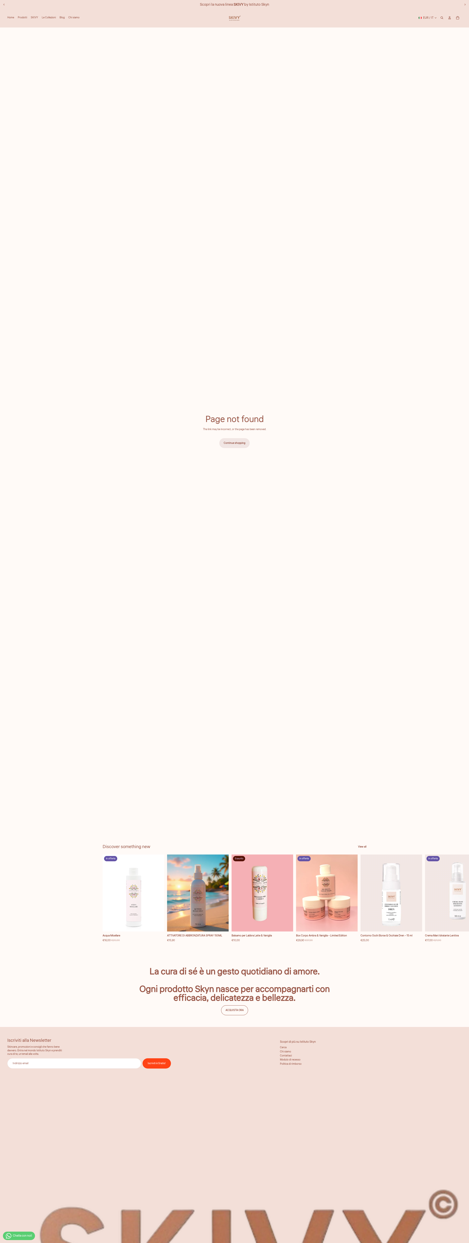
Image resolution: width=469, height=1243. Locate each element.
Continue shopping (234, 443)
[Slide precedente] (4, 5)
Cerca (283, 1047)
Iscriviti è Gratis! (157, 1063)
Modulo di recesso (290, 1060)
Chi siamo (285, 1052)
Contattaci (286, 1056)
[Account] (450, 18)
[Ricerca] (442, 18)
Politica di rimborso (291, 1064)
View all (362, 847)
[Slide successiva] (465, 5)
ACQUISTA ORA (235, 1010)
